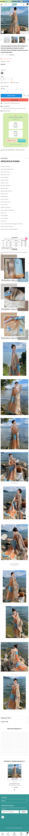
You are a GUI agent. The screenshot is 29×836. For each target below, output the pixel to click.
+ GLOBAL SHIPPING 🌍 (11, 1)
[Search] (5, 4)
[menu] (1, 4)
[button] (24, 32)
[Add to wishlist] (24, 95)
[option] (14, 20)
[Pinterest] (2, 817)
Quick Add (14, 779)
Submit (24, 811)
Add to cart (11, 95)
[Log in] (23, 4)
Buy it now (14, 100)
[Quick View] (20, 768)
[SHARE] (27, 95)
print (14, 789)
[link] (7, 752)
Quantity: (3, 88)
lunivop (14, 781)
